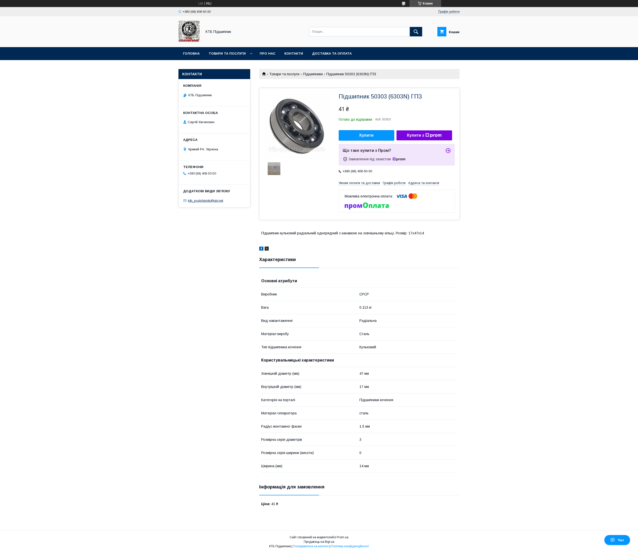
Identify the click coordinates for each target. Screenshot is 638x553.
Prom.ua (342, 537)
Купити (366, 135)
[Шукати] (416, 31)
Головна (191, 53)
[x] (267, 249)
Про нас (267, 53)
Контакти (293, 53)
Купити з (415, 135)
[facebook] (261, 249)
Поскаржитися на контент (311, 546)
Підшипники (313, 74)
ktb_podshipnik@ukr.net (205, 200)
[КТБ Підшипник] (189, 41)
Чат (621, 540)
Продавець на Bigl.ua (319, 542)
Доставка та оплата (332, 53)
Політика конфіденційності (350, 546)
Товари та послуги (227, 53)
